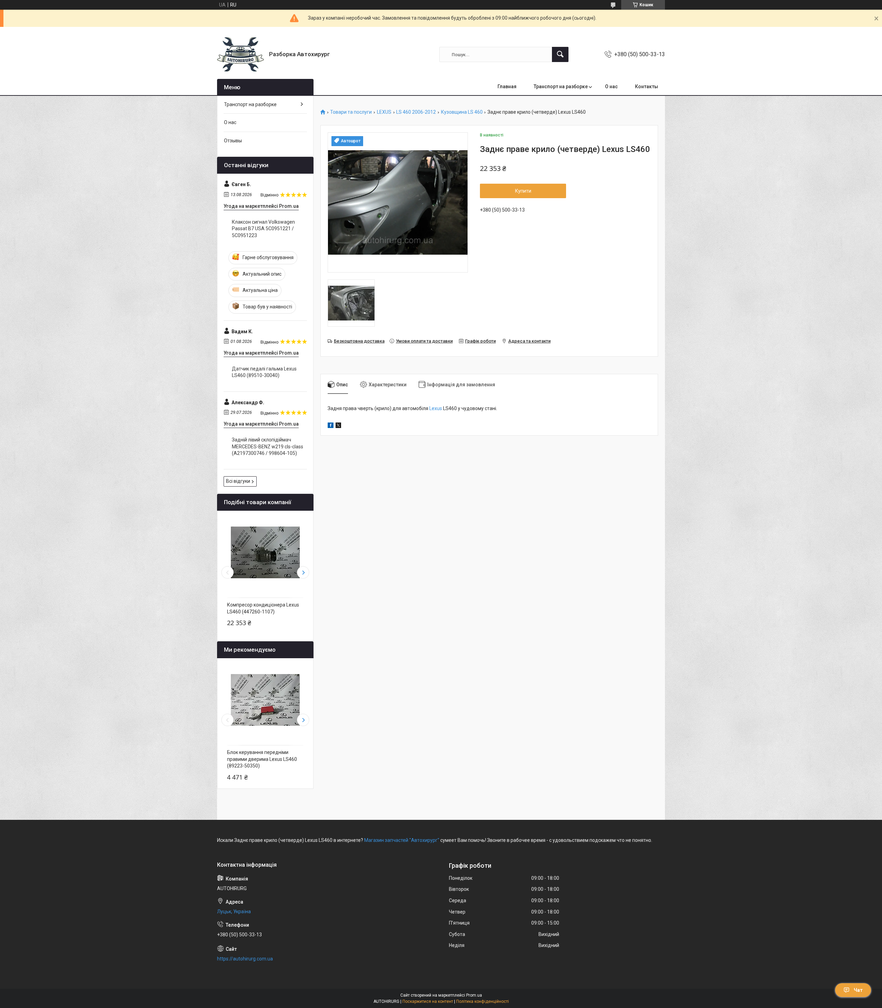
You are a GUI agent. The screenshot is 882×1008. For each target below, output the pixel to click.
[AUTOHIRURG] (240, 54)
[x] (338, 426)
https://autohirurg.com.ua (245, 958)
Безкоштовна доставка (359, 341)
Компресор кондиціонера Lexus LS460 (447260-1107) (263, 608)
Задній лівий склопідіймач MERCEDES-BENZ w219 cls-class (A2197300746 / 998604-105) (267, 446)
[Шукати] (560, 54)
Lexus (435, 408)
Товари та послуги (351, 112)
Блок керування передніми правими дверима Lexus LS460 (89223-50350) (262, 759)
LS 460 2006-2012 (416, 112)
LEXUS (384, 112)
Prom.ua (474, 995)
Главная (507, 86)
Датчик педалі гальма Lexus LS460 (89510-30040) (264, 372)
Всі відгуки (238, 481)
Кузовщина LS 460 (462, 112)
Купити (523, 191)
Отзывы (233, 140)
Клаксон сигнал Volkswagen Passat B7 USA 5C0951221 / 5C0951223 (263, 228)
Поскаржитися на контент (427, 1001)
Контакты (646, 86)
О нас (611, 86)
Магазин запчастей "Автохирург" (401, 840)
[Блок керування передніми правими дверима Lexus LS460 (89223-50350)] (265, 700)
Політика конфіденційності (482, 1001)
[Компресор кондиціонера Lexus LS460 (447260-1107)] (265, 552)
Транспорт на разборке (561, 86)
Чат (858, 990)
